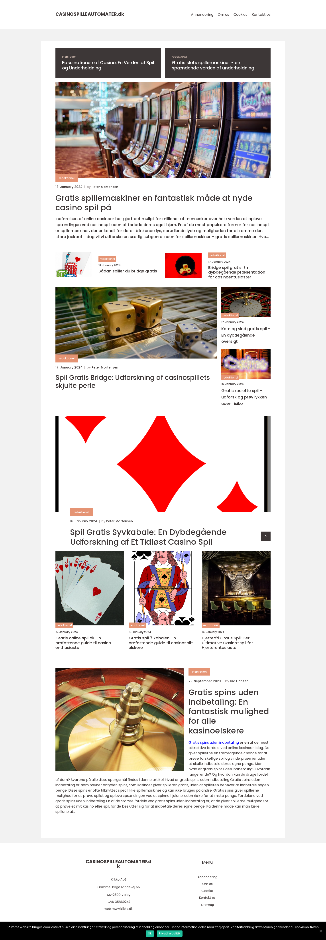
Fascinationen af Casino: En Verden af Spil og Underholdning (108, 65)
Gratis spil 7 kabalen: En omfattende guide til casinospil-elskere (161, 643)
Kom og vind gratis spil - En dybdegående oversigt (245, 335)
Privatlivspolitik (169, 933)
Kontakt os (261, 14)
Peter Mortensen (105, 186)
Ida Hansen (239, 681)
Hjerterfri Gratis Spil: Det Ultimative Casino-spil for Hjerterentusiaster (227, 643)
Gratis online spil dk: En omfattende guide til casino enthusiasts (83, 643)
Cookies (240, 14)
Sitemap (207, 905)
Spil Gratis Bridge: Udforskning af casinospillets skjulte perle (132, 382)
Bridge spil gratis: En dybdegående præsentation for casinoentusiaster (236, 272)
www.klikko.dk (122, 908)
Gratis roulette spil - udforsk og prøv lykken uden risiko (244, 397)
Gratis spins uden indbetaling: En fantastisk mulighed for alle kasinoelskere (229, 711)
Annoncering (202, 14)
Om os (223, 14)
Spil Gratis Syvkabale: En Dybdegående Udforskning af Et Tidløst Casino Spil (148, 536)
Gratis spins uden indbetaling (214, 742)
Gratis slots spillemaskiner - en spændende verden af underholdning (213, 65)
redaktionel (179, 57)
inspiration (69, 57)
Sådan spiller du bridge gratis (127, 271)
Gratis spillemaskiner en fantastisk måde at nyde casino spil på (154, 202)
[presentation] (266, 536)
